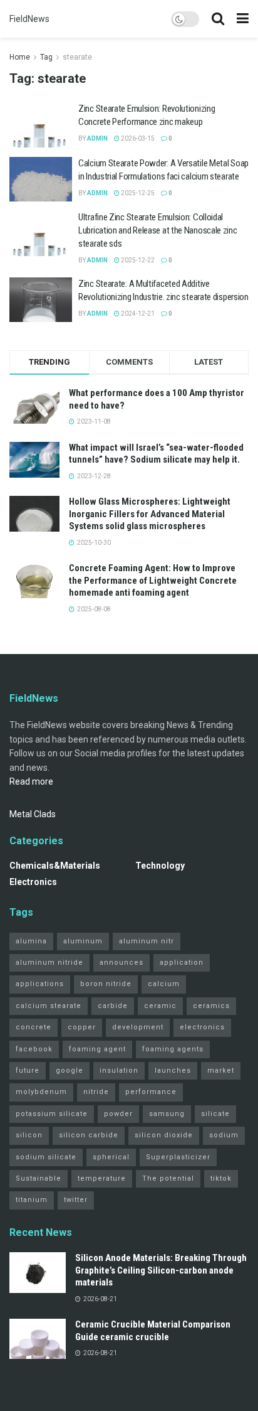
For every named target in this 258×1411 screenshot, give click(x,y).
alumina (31, 941)
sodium (224, 1135)
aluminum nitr (146, 941)
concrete (33, 1027)
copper (82, 1027)
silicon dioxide (164, 1135)
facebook (34, 1049)
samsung (167, 1114)
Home (19, 57)
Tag (46, 57)
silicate (215, 1114)
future (27, 1070)
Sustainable (38, 1178)
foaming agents (173, 1049)
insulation (119, 1070)
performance (151, 1092)
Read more (31, 781)
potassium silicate (52, 1114)
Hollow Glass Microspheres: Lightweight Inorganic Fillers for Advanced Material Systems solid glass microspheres (149, 514)
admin (97, 138)
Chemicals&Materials (54, 866)
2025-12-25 (137, 193)
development (137, 1027)
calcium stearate (48, 1006)
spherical (111, 1157)
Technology (160, 866)
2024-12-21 (137, 313)
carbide (113, 1006)
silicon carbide (88, 1135)
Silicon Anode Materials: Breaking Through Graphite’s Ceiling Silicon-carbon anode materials (161, 1270)
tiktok (221, 1178)
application (182, 962)
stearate (77, 57)
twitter (76, 1200)
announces (121, 962)
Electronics (33, 882)
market (220, 1070)
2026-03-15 (137, 138)
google (69, 1070)
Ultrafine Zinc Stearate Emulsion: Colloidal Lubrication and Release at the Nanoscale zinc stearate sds (157, 230)
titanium (32, 1200)
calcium (164, 984)
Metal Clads (32, 814)
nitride (96, 1092)
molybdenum (41, 1092)
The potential (168, 1178)
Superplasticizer (178, 1157)
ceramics (211, 1006)
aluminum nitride (49, 962)
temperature (102, 1178)
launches (173, 1070)
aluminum (83, 941)
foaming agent (97, 1049)
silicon (29, 1135)
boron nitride (106, 984)
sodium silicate (46, 1157)
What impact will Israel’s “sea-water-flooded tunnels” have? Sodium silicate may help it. (156, 454)
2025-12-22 (137, 260)
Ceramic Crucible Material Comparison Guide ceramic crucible (152, 1331)
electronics (202, 1027)
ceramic (160, 1006)
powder (118, 1114)
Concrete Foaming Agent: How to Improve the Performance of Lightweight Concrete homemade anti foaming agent (153, 580)
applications (40, 984)
